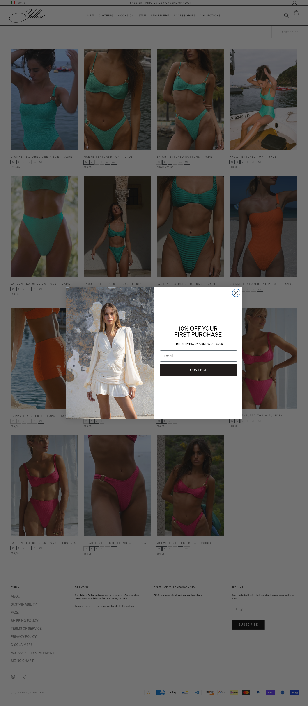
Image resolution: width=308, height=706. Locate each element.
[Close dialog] (236, 293)
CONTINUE (198, 369)
